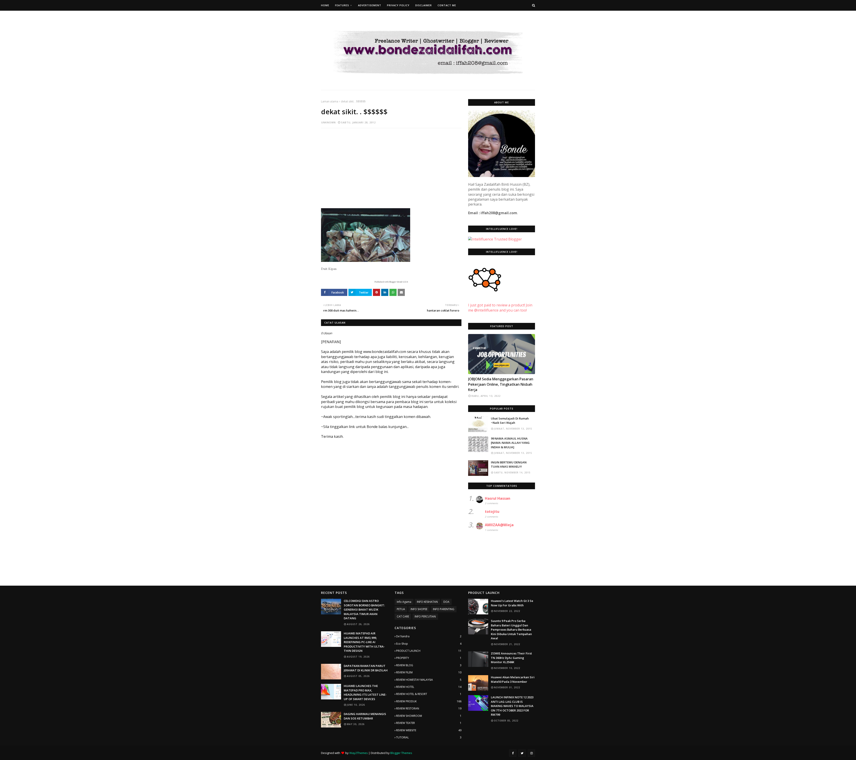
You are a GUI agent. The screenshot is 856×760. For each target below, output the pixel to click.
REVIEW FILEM (428, 672)
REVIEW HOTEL (428, 687)
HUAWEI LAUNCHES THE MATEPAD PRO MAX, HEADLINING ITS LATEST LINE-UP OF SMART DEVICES (365, 692)
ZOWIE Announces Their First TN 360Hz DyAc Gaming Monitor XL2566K (511, 657)
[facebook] (512, 753)
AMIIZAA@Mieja (499, 524)
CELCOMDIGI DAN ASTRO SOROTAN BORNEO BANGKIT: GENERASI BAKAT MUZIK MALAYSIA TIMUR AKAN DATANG (364, 609)
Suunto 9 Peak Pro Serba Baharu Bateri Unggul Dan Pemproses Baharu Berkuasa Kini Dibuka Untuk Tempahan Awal (511, 629)
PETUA (401, 609)
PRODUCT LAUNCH (428, 651)
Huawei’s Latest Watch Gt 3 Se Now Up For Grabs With (512, 603)
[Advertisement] (391, 164)
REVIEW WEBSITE (428, 730)
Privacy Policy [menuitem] (398, 5)
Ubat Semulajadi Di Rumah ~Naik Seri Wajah (510, 420)
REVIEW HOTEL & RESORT (428, 694)
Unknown (328, 122)
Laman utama (329, 101)
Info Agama (404, 602)
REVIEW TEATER (428, 723)
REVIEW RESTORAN (428, 708)
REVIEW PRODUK (428, 701)
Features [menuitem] (342, 5)
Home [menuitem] (325, 5)
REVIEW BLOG (428, 665)
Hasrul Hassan (497, 498)
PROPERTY (428, 658)
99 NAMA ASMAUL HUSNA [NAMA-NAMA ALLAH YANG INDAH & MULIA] (510, 442)
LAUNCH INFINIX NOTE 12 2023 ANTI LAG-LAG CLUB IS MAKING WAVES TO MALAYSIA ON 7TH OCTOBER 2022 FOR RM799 (512, 706)
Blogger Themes (401, 753)
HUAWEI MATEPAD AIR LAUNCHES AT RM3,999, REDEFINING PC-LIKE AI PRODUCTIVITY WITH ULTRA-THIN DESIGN (364, 642)
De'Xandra (428, 636)
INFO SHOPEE (419, 609)
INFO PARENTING (443, 609)
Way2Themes (358, 753)
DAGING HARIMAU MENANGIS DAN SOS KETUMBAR (365, 716)
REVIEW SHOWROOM (428, 716)
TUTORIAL (428, 737)
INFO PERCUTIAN (425, 616)
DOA (446, 602)
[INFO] (501, 354)
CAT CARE (403, 616)
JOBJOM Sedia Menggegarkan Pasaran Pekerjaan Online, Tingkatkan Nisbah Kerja (500, 384)
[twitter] (522, 753)
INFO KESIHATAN (427, 602)
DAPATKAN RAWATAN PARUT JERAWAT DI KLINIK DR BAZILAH (366, 668)
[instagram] (531, 753)
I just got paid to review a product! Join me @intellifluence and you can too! (500, 307)
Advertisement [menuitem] (369, 5)
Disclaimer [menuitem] (423, 5)
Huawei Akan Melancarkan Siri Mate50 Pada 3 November (513, 679)
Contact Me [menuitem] (447, 5)
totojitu (492, 511)
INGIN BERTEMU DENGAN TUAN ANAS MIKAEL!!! (509, 464)
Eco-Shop (428, 644)
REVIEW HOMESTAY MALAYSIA (428, 680)
